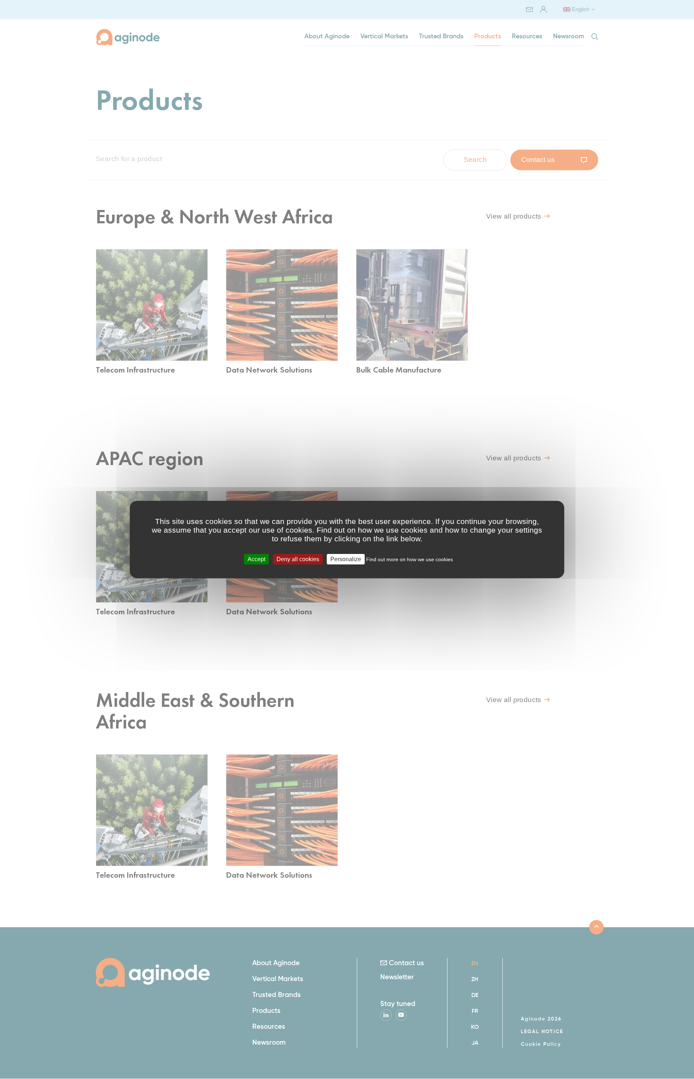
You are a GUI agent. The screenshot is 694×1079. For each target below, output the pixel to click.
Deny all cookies (298, 559)
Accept (256, 559)
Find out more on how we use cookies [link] (409, 559)
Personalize (345, 559)
